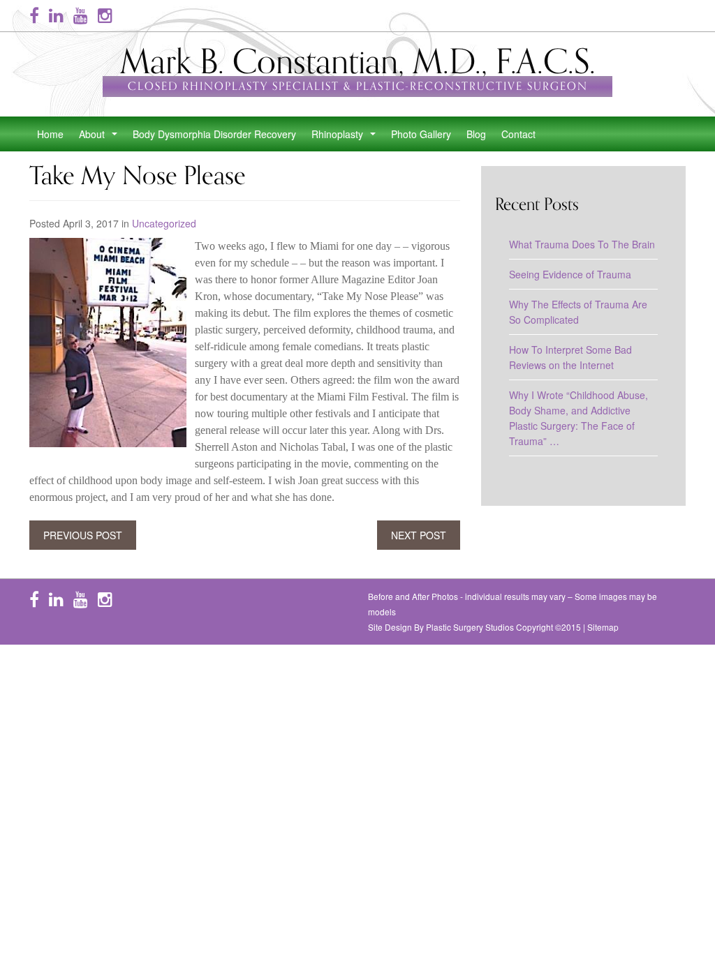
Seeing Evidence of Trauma (570, 274)
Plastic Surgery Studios (470, 627)
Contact (518, 134)
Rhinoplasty (346, 138)
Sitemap (603, 627)
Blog (476, 134)
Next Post (418, 535)
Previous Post (82, 535)
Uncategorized (164, 223)
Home (50, 134)
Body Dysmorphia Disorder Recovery (214, 134)
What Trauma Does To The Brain (582, 244)
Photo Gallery (421, 134)
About (101, 138)
